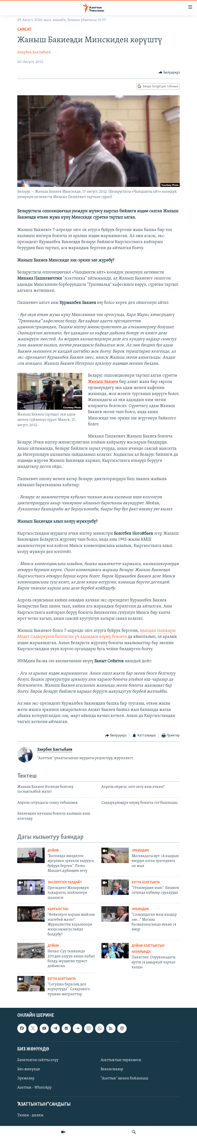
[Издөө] (134, 1132)
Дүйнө (53, 850)
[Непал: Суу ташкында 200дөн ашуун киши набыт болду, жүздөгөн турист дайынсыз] (31, 950)
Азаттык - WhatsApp (34, 1088)
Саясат (24, 29)
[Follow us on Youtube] (44, 1028)
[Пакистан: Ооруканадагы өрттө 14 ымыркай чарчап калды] (115, 950)
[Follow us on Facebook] (21, 1028)
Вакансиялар (112, 1069)
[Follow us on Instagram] (88, 1028)
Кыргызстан (58, 909)
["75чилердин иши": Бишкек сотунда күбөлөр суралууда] (115, 887)
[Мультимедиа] (63, 1132)
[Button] (169, 72)
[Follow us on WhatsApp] (99, 1028)
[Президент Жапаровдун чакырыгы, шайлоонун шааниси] (31, 887)
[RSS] (110, 1028)
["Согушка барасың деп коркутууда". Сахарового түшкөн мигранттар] (31, 983)
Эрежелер (26, 1078)
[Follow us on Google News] (66, 1028)
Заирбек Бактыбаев (34, 52)
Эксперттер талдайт (65, 882)
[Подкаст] (121, 1028)
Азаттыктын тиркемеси (121, 1060)
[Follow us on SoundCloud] (77, 1028)
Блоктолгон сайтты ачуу (37, 1060)
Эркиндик (140, 850)
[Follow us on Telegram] (55, 1028)
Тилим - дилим (30, 1115)
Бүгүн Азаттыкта (146, 882)
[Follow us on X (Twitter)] (32, 1028)
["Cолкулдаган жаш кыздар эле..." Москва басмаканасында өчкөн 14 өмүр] (115, 914)
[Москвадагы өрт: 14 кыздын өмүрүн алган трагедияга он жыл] (115, 855)
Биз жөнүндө (28, 1069)
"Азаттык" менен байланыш (124, 1078)
